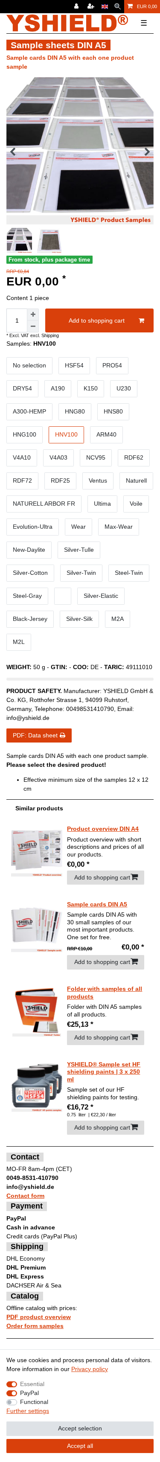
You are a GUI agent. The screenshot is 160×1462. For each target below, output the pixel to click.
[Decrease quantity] (33, 326)
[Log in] (77, 6)
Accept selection (80, 1428)
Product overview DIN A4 (103, 828)
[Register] (91, 6)
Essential (32, 1383)
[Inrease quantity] (33, 314)
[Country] (105, 6)
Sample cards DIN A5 (97, 904)
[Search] (117, 6)
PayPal (29, 1392)
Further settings (27, 1410)
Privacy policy (89, 1369)
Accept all (80, 1445)
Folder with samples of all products (104, 992)
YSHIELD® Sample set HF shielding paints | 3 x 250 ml (103, 1072)
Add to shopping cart (97, 320)
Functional (34, 1401)
